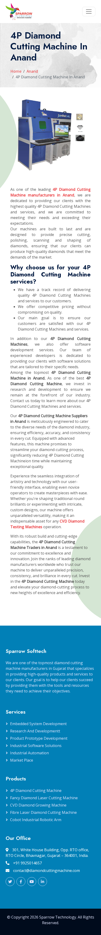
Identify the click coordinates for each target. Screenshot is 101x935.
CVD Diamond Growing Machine (38, 805)
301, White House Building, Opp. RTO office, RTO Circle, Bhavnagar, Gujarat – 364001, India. (47, 852)
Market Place (21, 760)
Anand (32, 71)
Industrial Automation (29, 752)
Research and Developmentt (35, 731)
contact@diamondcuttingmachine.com (46, 870)
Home (15, 71)
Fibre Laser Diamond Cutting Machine (43, 812)
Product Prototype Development (38, 738)
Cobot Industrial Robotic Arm (35, 819)
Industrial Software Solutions (36, 745)
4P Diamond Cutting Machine (36, 790)
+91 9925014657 (27, 863)
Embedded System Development (38, 723)
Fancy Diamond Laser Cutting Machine (44, 797)
